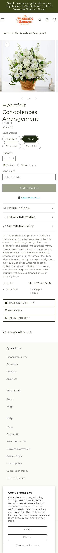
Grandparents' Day (16, 356)
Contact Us (12, 434)
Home (5, 33)
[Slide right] (36, 98)
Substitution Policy (17, 470)
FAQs (9, 426)
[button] (40, 19)
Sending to (13, 171)
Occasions (12, 364)
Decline (27, 537)
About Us (11, 378)
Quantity (7, 153)
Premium (12, 146)
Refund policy (14, 463)
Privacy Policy (14, 456)
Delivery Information (18, 448)
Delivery (11, 165)
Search (10, 399)
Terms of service (15, 478)
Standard (11, 138)
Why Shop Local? (16, 441)
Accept (27, 529)
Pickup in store (28, 165)
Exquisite (32, 146)
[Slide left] (21, 98)
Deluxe (30, 138)
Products (11, 371)
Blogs (9, 406)
